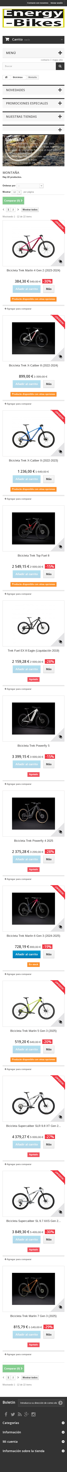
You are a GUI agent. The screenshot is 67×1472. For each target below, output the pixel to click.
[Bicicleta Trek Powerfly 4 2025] (33, 813)
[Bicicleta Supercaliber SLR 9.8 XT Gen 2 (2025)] (33, 1098)
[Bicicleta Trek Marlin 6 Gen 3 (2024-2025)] (33, 908)
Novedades (15, 90)
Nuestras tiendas (21, 116)
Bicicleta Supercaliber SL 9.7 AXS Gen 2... (33, 1221)
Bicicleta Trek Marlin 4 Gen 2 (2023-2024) (33, 270)
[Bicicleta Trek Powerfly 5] (33, 718)
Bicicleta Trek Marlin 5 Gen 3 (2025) (33, 1030)
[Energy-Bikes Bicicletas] (33, 18)
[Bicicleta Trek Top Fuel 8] (33, 528)
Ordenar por (9, 185)
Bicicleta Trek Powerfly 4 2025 (33, 840)
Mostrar (7, 192)
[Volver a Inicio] (6, 77)
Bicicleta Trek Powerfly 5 (33, 745)
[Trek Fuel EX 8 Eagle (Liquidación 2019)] (33, 623)
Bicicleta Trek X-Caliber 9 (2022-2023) (33, 460)
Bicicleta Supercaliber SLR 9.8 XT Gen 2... (33, 1126)
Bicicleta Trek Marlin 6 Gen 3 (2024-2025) (33, 935)
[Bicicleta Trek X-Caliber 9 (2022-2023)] (33, 433)
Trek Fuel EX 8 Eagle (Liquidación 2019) (33, 650)
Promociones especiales (27, 103)
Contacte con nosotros (37, 3)
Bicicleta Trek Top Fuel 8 (33, 555)
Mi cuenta (10, 1441)
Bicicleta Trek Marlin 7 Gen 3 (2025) (33, 1316)
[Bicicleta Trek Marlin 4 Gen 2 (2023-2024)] (33, 243)
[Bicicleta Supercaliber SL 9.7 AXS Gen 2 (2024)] (33, 1194)
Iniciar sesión (57, 3)
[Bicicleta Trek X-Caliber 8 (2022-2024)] (33, 338)
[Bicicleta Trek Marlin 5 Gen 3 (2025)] (33, 1003)
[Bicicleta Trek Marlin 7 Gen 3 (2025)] (33, 1289)
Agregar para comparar (19, 308)
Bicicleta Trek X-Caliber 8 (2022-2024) (33, 365)
